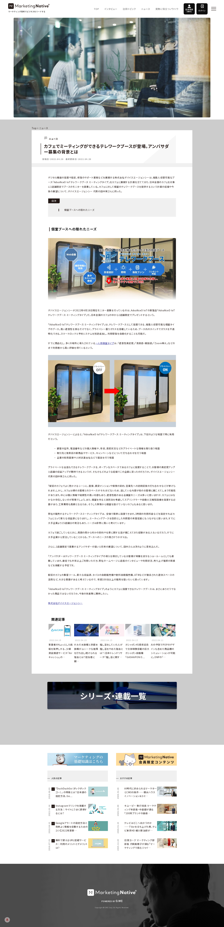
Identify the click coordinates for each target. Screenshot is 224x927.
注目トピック (129, 9)
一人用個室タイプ (104, 343)
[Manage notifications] (7, 919)
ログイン (202, 10)
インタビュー (110, 9)
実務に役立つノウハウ (166, 9)
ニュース (145, 9)
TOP (96, 9)
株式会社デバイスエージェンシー (65, 603)
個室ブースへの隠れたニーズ (79, 209)
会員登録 (189, 10)
